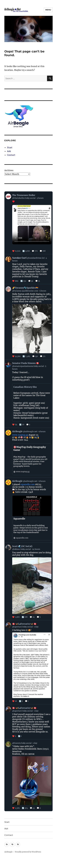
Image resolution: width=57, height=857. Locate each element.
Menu (48, 10)
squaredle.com (27, 484)
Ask (9, 151)
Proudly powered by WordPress (28, 852)
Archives (8, 170)
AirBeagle (8, 852)
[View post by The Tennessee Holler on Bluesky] (28, 223)
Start (9, 147)
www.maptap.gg (20, 435)
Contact (11, 155)
